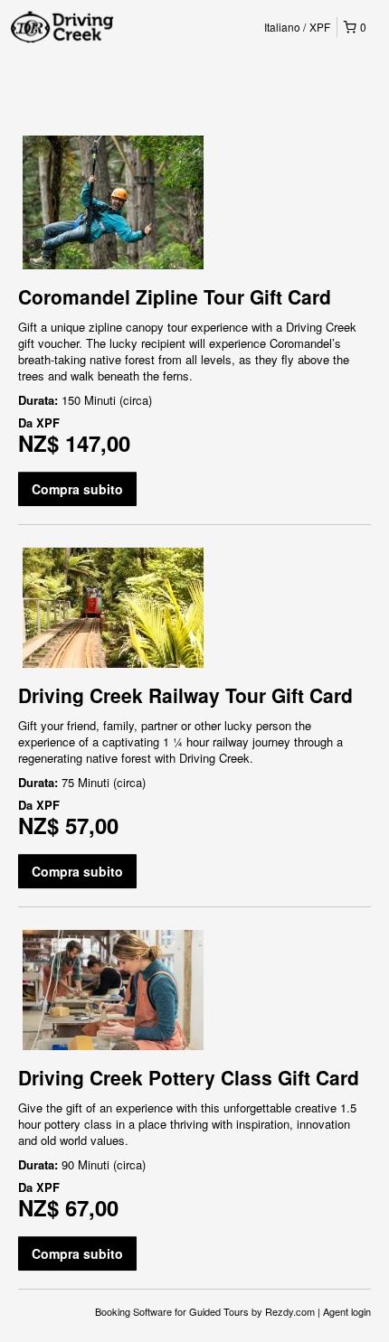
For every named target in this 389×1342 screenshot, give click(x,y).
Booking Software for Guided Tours (173, 1311)
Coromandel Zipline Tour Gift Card (174, 296)
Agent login (347, 1311)
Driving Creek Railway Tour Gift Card (185, 695)
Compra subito (77, 489)
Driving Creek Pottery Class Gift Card (188, 1077)
